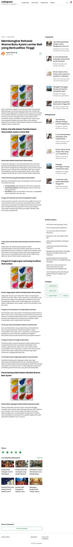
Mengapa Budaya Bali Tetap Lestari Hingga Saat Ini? (35, 489)
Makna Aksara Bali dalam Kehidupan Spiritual (57, 242)
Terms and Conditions (45, 538)
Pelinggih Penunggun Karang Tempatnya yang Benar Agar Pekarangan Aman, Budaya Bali (60, 89)
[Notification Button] (71, 3)
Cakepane (7, 1)
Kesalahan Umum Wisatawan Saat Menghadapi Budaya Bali (36, 472)
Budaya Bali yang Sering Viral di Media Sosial (7, 489)
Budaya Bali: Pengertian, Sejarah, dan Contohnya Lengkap (19, 489)
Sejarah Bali (53, 296)
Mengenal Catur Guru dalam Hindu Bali (57, 237)
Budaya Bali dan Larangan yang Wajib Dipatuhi (21, 472)
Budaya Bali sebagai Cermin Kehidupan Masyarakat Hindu (7, 472)
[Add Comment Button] (40, 53)
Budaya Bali (53, 286)
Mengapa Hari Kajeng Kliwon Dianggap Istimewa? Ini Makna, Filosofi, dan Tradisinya (58, 253)
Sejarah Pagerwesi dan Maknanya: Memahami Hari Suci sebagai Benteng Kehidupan (58, 260)
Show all (39, 458)
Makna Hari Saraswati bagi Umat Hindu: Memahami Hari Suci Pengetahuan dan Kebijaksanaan (56, 267)
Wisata (65, 296)
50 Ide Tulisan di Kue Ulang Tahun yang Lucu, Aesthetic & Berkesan (61, 74)
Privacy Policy (5, 537)
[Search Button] (67, 3)
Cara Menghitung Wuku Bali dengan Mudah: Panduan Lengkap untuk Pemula (57, 274)
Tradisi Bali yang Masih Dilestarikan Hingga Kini (61, 103)
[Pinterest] (16, 452)
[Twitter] (11, 452)
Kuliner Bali (52, 291)
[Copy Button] (20, 452)
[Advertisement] (16, 20)
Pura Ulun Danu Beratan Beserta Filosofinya (56, 232)
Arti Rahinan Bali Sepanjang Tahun (56, 224)
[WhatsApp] (7, 452)
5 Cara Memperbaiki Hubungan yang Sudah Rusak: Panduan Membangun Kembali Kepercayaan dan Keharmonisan (61, 59)
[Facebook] (3, 452)
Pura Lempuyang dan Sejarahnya (56, 228)
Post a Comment (21, 528)
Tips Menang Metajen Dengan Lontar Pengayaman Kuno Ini (61, 44)
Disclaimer (34, 537)
